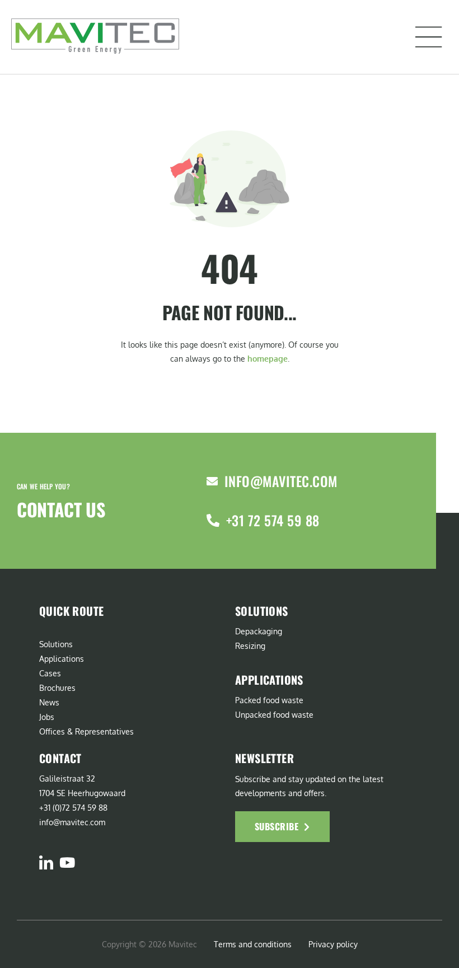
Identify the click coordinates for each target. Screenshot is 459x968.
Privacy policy (333, 944)
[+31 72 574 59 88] (213, 520)
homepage (267, 358)
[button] (429, 37)
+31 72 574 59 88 (273, 520)
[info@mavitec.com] (212, 481)
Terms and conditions (253, 944)
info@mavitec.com (281, 481)
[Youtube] (67, 862)
